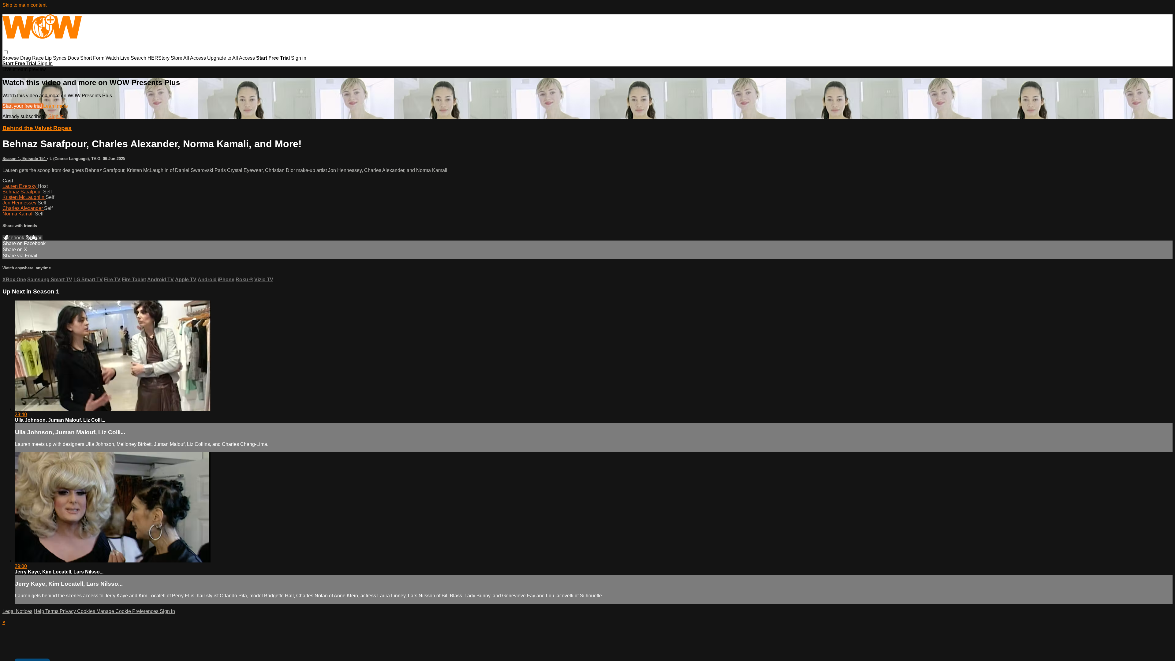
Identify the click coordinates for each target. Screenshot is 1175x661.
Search (139, 58)
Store (176, 58)
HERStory (158, 58)
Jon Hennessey (20, 202)
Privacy (68, 611)
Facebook (13, 237)
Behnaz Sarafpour (22, 191)
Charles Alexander (23, 208)
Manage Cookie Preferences (128, 611)
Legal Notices (17, 611)
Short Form (93, 58)
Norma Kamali (18, 213)
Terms (52, 611)
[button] (6, 52)
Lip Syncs (56, 58)
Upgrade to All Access (231, 58)
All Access (194, 58)
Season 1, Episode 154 (24, 158)
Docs (74, 58)
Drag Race (32, 58)
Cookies (86, 611)
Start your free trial (22, 106)
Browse (11, 58)
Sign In (45, 63)
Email (36, 237)
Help (39, 611)
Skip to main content (24, 5)
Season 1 (46, 291)
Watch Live (118, 58)
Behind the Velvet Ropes (37, 128)
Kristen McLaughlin (24, 197)
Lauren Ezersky (20, 186)
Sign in (298, 58)
